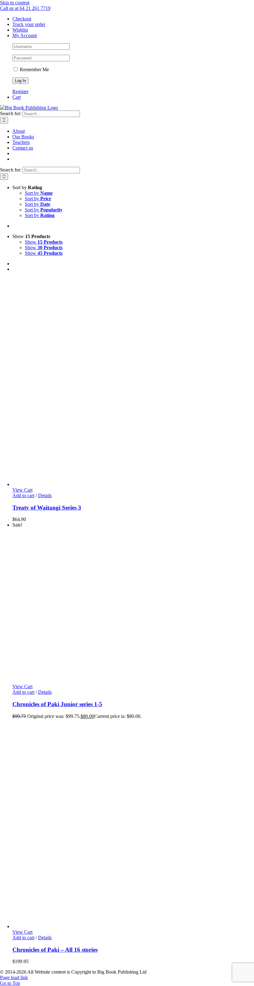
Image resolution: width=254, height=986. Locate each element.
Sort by (39, 193)
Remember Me (34, 69)
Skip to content (14, 2)
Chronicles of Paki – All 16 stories (55, 949)
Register (20, 91)
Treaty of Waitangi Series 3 (46, 507)
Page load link (14, 977)
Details (45, 495)
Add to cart (23, 495)
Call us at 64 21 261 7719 (25, 8)
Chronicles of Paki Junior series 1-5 (57, 704)
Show (44, 242)
